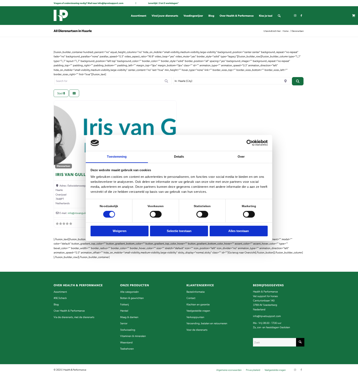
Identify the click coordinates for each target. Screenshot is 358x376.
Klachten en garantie (198, 304)
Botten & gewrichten (132, 298)
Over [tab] (241, 156)
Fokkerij (124, 304)
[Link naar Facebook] (301, 15)
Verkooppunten (195, 317)
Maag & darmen (129, 317)
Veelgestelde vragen (198, 310)
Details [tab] (179, 156)
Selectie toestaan (179, 231)
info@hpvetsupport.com (110, 3)
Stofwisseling (127, 329)
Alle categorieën (129, 291)
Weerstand (126, 342)
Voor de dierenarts (196, 329)
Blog (56, 304)
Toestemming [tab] (117, 156)
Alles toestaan (238, 231)
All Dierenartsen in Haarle (73, 30)
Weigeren (119, 231)
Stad (60, 93)
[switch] (156, 214)
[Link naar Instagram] (295, 15)
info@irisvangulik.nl (79, 213)
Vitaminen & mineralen (133, 336)
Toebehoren (127, 348)
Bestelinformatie (195, 291)
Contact (190, 298)
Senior (123, 323)
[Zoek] (279, 15)
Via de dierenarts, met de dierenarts (74, 317)
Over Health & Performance (69, 310)
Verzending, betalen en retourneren (206, 323)
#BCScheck (60, 298)
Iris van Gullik (73, 174)
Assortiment (60, 291)
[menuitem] (138, 15)
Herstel (124, 310)
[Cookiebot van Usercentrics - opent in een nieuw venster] (249, 143)
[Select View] (74, 93)
